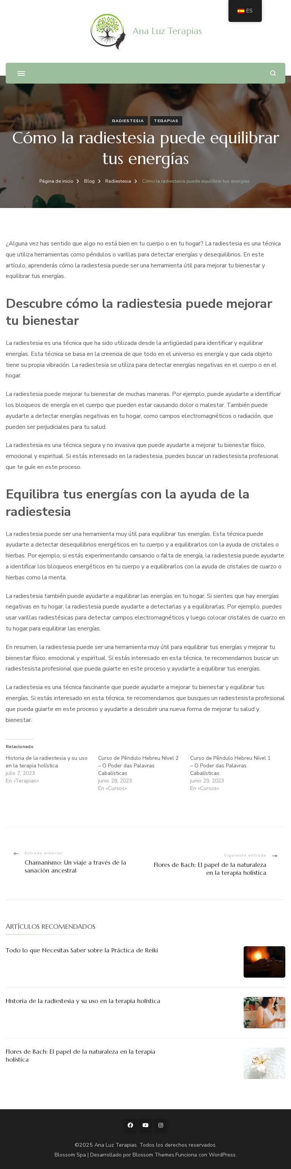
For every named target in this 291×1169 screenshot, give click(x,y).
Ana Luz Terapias (167, 31)
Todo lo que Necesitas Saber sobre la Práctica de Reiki (82, 950)
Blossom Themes (153, 1154)
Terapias (166, 121)
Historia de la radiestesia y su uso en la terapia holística (47, 761)
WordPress (222, 1154)
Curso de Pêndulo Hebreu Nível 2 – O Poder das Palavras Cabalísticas (138, 765)
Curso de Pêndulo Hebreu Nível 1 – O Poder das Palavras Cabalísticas (230, 765)
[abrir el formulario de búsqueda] (273, 73)
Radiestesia (128, 121)
